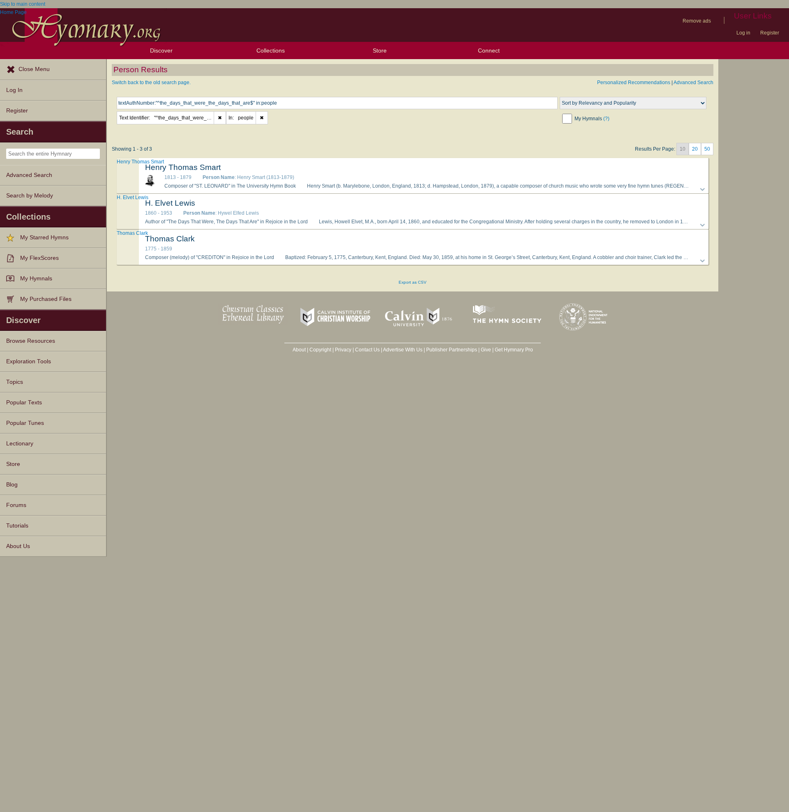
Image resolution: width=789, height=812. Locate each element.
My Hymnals (36, 278)
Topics (14, 382)
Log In (14, 90)
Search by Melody (29, 196)
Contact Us (367, 350)
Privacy (343, 350)
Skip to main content (22, 4)
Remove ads (697, 21)
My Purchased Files (46, 299)
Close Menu (34, 69)
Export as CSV (413, 282)
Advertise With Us (402, 350)
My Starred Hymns (44, 237)
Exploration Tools (28, 361)
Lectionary (19, 443)
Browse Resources (30, 341)
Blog (12, 485)
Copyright (320, 350)
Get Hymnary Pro (514, 350)
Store (380, 50)
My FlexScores (39, 258)
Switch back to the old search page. (151, 82)
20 (695, 149)
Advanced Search (29, 175)
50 (707, 149)
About (299, 350)
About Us (18, 546)
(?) (606, 119)
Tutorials (17, 526)
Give (486, 350)
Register (769, 33)
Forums (16, 505)
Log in (743, 33)
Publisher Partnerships (451, 350)
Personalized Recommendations (633, 82)
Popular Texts (24, 402)
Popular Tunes (25, 423)
